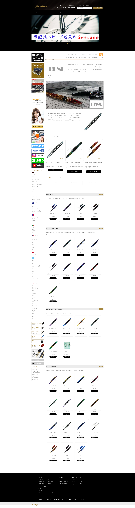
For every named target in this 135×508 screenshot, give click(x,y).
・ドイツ (74, 479)
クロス (33, 237)
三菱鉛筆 (34, 297)
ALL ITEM (81, 5)
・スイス (81, 481)
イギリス (36, 202)
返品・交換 (34, 376)
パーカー (34, 205)
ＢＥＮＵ (34, 280)
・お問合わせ (49, 483)
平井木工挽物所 (35, 300)
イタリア (36, 225)
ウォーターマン (35, 217)
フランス (36, 214)
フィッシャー (34, 241)
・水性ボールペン (41, 492)
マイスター (34, 193)
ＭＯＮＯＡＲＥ (35, 316)
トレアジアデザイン (36, 265)
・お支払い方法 (41, 479)
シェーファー (34, 239)
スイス (36, 252)
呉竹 (33, 290)
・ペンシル (50, 488)
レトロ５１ (34, 246)
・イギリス (74, 481)
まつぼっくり (34, 310)
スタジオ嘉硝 (34, 308)
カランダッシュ (35, 254)
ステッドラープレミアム (37, 184)
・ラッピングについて (63, 481)
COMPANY (62, 5)
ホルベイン (34, 303)
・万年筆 (39, 488)
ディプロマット (35, 188)
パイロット (34, 285)
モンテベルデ (34, 242)
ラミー (33, 178)
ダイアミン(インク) (36, 210)
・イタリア (74, 484)
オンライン (34, 191)
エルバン (34, 220)
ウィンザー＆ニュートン (37, 211)
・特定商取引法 (50, 481)
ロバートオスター (35, 271)
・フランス (74, 483)
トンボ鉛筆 (34, 292)
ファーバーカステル (36, 179)
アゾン (33, 315)
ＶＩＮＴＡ (34, 273)
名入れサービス (35, 369)
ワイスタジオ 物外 (36, 266)
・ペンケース (50, 492)
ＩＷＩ (33, 261)
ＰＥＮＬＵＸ (34, 268)
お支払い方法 (35, 374)
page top (101, 194)
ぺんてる (34, 298)
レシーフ (34, 222)
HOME (56, 5)
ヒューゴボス (34, 196)
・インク (49, 490)
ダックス (34, 206)
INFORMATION (72, 5)
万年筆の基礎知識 (71, 7)
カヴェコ (34, 189)
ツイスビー (34, 263)
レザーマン (34, 249)
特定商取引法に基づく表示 (97, 57)
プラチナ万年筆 (35, 288)
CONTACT (89, 5)
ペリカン (34, 176)
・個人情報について (51, 479)
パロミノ (34, 247)
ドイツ (36, 172)
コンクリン (34, 244)
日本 (35, 283)
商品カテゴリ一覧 (48, 59)
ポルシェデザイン (35, 186)
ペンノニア (34, 276)
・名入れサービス (62, 479)
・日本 (80, 483)
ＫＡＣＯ (34, 260)
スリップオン (34, 305)
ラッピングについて (58, 7)
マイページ (77, 54)
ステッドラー (34, 183)
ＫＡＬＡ (34, 270)
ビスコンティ (34, 229)
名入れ (64, 7)
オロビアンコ (34, 230)
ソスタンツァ (34, 232)
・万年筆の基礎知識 (63, 483)
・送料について (41, 481)
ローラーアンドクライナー (37, 198)
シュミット (34, 194)
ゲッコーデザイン (35, 278)
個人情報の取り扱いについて (85, 57)
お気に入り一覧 (70, 54)
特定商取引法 (35, 379)
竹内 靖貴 (34, 313)
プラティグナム (35, 208)
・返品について (41, 483)
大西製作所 (34, 293)
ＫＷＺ (33, 275)
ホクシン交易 (34, 306)
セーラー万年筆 (35, 287)
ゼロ (33, 311)
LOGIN (96, 5)
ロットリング (34, 181)
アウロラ (34, 227)
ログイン (83, 54)
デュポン (34, 218)
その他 (36, 258)
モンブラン (34, 174)
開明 (33, 301)
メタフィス (34, 318)
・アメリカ (81, 479)
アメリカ (36, 235)
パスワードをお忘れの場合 (91, 54)
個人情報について (36, 377)
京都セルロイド (35, 295)
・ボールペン (40, 490)
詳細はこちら (53, 218)
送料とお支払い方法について (71, 57)
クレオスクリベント (36, 199)
